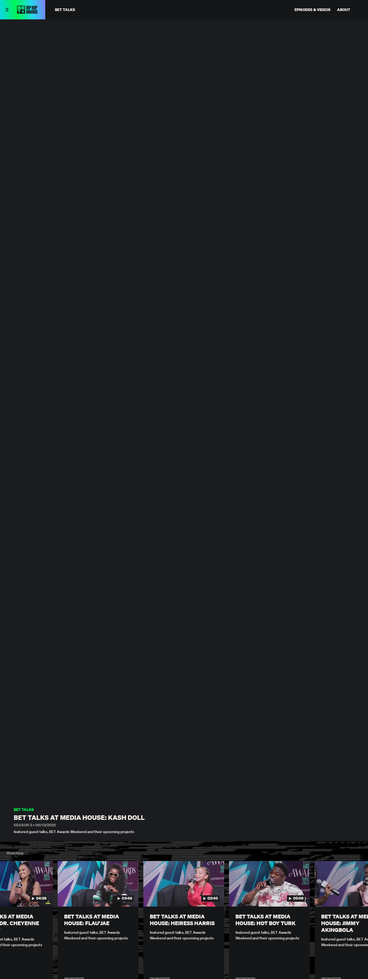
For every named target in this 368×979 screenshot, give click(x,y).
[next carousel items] (358, 895)
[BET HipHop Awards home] (27, 12)
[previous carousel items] (10, 895)
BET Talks (24, 809)
